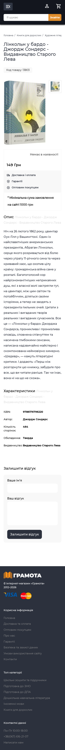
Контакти (10, 659)
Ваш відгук (15, 498)
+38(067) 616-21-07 (16, 736)
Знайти (55, 17)
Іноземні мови (14, 703)
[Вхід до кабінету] (47, 6)
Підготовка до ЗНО (17, 686)
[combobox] (26, 17)
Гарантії (17, 181)
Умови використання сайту (23, 653)
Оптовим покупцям (25, 187)
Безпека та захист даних (21, 647)
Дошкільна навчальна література (27, 698)
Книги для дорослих (29, 35)
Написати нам (13, 742)
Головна (8, 35)
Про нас (9, 635)
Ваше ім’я (14, 480)
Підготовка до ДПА (17, 692)
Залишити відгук (24, 534)
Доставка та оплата (17, 623)
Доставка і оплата (24, 175)
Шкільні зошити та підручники (25, 680)
